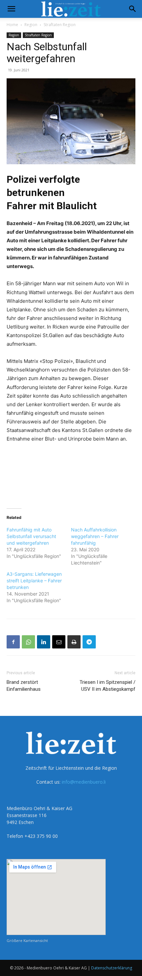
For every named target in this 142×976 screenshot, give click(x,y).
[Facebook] (13, 641)
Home (12, 24)
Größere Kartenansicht (27, 940)
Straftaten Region (60, 24)
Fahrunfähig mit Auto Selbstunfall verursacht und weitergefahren (31, 536)
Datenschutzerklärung (111, 968)
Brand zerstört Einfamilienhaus (24, 685)
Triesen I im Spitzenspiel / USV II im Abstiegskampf (107, 685)
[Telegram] (89, 641)
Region (30, 24)
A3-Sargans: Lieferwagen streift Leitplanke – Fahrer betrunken (34, 580)
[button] (11, 9)
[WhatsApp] (28, 641)
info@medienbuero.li (84, 782)
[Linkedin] (43, 641)
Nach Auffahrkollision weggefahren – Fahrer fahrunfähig (95, 536)
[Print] (74, 641)
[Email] (58, 641)
